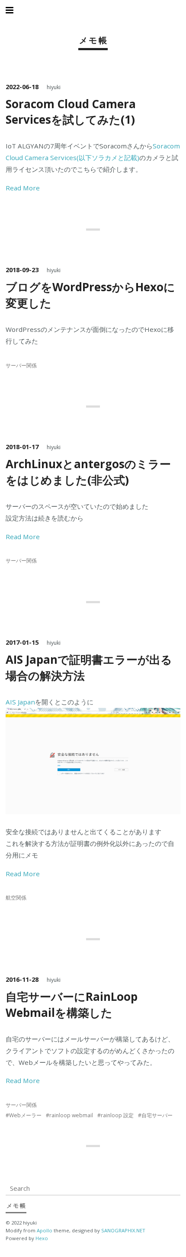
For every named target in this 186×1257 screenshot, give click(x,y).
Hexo (41, 1238)
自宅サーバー (157, 1115)
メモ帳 (94, 40)
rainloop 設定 (117, 1115)
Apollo (44, 1230)
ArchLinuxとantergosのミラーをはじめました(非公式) (88, 472)
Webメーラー (25, 1115)
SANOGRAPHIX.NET (123, 1230)
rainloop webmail (71, 1115)
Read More (23, 187)
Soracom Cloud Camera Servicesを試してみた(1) (71, 111)
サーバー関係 (21, 365)
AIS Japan (20, 702)
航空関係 (16, 897)
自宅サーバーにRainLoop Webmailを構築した (72, 1004)
